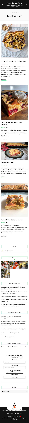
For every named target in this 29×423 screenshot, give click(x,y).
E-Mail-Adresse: (14, 365)
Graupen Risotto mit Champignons (17, 329)
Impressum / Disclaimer (14, 413)
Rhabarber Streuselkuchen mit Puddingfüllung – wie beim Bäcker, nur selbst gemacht (13, 305)
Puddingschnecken (15, 333)
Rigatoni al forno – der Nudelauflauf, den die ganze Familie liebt (14, 300)
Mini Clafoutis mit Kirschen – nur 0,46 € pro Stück (14, 296)
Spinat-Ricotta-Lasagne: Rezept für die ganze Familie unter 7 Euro (13, 288)
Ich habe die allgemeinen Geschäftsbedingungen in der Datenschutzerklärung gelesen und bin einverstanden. (14, 372)
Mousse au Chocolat (6, 325)
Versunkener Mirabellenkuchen (12, 220)
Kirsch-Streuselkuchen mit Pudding (13, 61)
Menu (26, 4)
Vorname (14, 359)
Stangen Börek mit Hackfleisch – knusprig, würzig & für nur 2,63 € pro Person (14, 292)
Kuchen (3, 64)
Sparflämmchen (14, 3)
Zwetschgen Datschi (8, 162)
